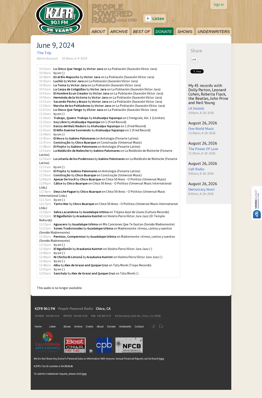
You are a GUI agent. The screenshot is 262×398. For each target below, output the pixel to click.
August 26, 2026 (202, 123)
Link (194, 59)
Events (89, 326)
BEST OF (141, 31)
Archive (78, 326)
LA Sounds (196, 108)
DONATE (164, 31)
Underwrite (125, 326)
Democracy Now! (201, 189)
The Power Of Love (203, 148)
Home (38, 326)
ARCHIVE (119, 31)
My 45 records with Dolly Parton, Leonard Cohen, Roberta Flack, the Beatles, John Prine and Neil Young (208, 94)
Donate (111, 326)
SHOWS (184, 31)
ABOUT (98, 31)
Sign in (219, 4)
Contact (139, 326)
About (100, 326)
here (161, 358)
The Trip (44, 52)
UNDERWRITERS (214, 31)
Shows (67, 326)
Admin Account (47, 58)
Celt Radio (196, 169)
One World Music (201, 128)
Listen (157, 18)
